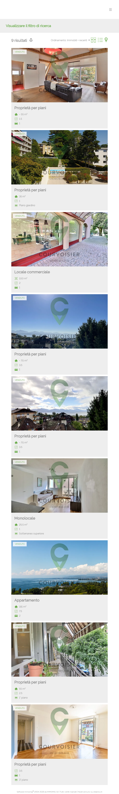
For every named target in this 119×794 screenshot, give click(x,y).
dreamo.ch (97, 792)
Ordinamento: (58, 40)
